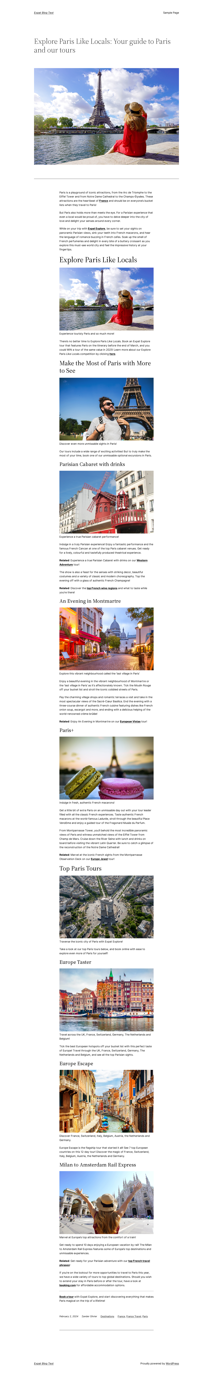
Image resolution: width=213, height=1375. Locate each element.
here (112, 353)
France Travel (133, 1316)
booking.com (67, 1285)
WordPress (172, 1363)
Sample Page (171, 12)
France (121, 1316)
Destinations (107, 1316)
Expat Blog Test (44, 12)
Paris (145, 1316)
